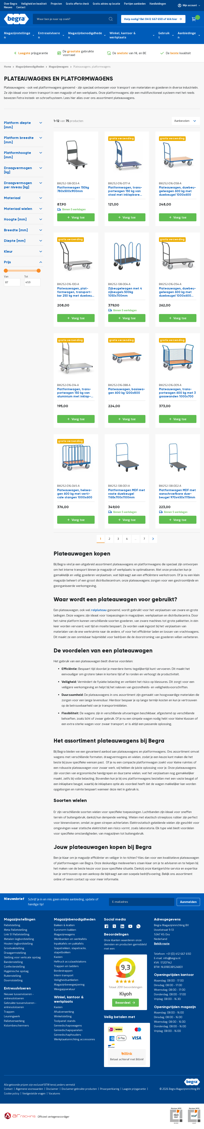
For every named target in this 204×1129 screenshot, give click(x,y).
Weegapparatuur (64, 989)
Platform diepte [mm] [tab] (17, 125)
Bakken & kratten (64, 925)
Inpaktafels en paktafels (69, 943)
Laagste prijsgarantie (134, 1089)
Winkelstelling (63, 1016)
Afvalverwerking (64, 1011)
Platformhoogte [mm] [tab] (17, 155)
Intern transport (63, 975)
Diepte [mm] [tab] (14, 241)
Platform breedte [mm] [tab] (19, 140)
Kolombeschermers (16, 1025)
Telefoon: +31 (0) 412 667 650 (172, 953)
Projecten (56, 3)
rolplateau (99, 610)
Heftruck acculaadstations (70, 961)
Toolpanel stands (65, 1021)
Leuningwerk (12, 1016)
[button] (189, 5)
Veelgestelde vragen (33, 1093)
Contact (21, 7)
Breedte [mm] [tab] (16, 230)
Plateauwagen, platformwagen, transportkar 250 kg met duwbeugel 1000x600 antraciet (75, 292)
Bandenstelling (13, 962)
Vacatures (54, 1093)
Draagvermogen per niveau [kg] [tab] (18, 185)
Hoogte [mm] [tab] (15, 219)
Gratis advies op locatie (106, 3)
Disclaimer (52, 1089)
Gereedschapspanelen (68, 1030)
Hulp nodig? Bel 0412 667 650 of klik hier (150, 19)
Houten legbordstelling (18, 943)
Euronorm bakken (65, 930)
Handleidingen (158, 3)
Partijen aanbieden (135, 3)
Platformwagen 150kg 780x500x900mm (73, 189)
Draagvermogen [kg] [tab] (18, 170)
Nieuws (8, 7)
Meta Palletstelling (15, 930)
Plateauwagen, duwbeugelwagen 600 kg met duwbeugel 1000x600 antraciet (177, 292)
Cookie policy (11, 1093)
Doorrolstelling (13, 980)
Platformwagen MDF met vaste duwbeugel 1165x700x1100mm (126, 494)
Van (6, 276)
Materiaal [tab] (12, 198)
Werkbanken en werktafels (70, 939)
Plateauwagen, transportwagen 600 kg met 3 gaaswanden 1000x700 (177, 393)
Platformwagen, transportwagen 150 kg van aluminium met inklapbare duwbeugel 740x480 (74, 393)
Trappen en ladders (66, 966)
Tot (26, 276)
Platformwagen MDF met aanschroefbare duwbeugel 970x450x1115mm (177, 494)
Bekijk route (162, 943)
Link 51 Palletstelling (16, 934)
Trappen (9, 1011)
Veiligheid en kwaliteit (34, 3)
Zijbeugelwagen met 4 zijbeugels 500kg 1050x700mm (125, 292)
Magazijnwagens (64, 934)
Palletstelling (12, 925)
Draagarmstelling (15, 952)
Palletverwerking (14, 1021)
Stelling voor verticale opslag (22, 957)
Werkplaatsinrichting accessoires (74, 1039)
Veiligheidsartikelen (66, 980)
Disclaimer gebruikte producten (79, 1089)
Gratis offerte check (77, 3)
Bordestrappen (63, 970)
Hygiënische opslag (16, 971)
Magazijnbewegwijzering (69, 984)
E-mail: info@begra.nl (167, 958)
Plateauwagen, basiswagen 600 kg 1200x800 (126, 391)
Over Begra (10, 3)
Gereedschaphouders (67, 1034)
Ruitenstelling (12, 975)
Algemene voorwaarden (29, 1089)
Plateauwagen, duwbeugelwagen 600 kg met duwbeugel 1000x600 (177, 191)
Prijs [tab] (7, 262)
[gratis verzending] (127, 173)
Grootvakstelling (14, 948)
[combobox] (75, 19)
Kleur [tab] (8, 251)
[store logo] (16, 19)
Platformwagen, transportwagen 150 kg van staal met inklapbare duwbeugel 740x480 (125, 191)
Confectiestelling (14, 966)
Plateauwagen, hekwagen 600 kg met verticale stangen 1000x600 (74, 494)
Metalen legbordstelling (19, 939)
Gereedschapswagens (68, 1025)
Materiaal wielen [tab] (18, 209)
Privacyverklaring (109, 1089)
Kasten (58, 957)
